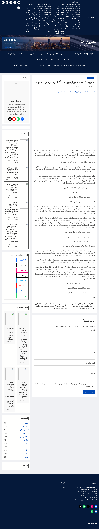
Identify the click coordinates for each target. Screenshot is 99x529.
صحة (27, 443)
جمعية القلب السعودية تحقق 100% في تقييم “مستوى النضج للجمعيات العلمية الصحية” (28, 19)
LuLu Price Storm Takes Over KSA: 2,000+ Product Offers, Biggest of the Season (67, 18)
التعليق (92, 330)
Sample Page (88, 54)
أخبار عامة (78, 54)
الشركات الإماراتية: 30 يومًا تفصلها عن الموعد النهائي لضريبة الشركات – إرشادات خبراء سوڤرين (83, 306)
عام (27, 447)
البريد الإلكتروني (89, 363)
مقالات (26, 453)
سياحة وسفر (90, 77)
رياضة (30, 59)
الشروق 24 (89, 42)
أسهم (70, 54)
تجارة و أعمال (66, 59)
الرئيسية (26, 426)
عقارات (26, 450)
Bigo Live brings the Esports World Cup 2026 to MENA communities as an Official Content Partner (61, 19)
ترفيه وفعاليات (54, 59)
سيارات (26, 440)
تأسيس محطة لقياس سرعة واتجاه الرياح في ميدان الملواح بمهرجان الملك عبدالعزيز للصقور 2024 (36, 54)
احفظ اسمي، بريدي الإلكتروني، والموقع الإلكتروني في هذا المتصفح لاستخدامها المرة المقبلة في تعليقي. (64, 385)
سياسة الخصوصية (60, 490)
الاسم (93, 353)
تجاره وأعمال (24, 430)
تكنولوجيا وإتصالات (41, 59)
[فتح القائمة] (96, 72)
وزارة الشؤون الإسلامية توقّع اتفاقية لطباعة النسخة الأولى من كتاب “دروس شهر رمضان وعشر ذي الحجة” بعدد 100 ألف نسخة (49, 65)
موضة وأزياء (25, 457)
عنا (64, 488)
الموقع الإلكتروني (89, 373)
